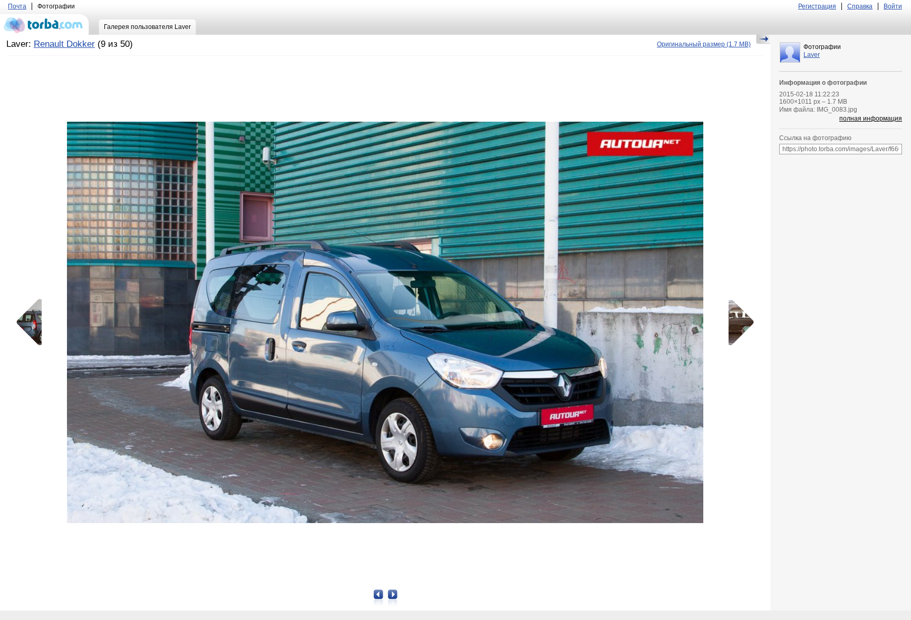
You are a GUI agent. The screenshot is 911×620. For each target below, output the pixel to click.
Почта (17, 6)
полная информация (870, 118)
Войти (893, 6)
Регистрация (817, 6)
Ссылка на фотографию (815, 138)
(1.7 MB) (704, 44)
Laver (811, 54)
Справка (860, 6)
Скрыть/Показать (763, 39)
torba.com (44, 24)
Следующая (737, 322)
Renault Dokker (64, 44)
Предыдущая (32, 322)
